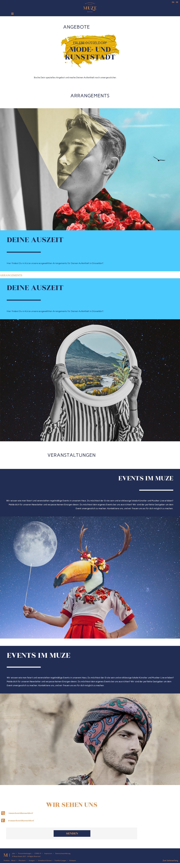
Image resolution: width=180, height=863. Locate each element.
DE (177, 2)
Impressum (48, 852)
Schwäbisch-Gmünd (44, 859)
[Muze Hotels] (90, 7)
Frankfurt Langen (60, 859)
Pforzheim (22, 859)
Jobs (13, 852)
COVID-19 (38, 852)
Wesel (13, 859)
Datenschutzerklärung (62, 852)
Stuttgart (32, 859)
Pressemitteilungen (24, 852)
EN (173, 2)
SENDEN (72, 832)
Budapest (72, 859)
